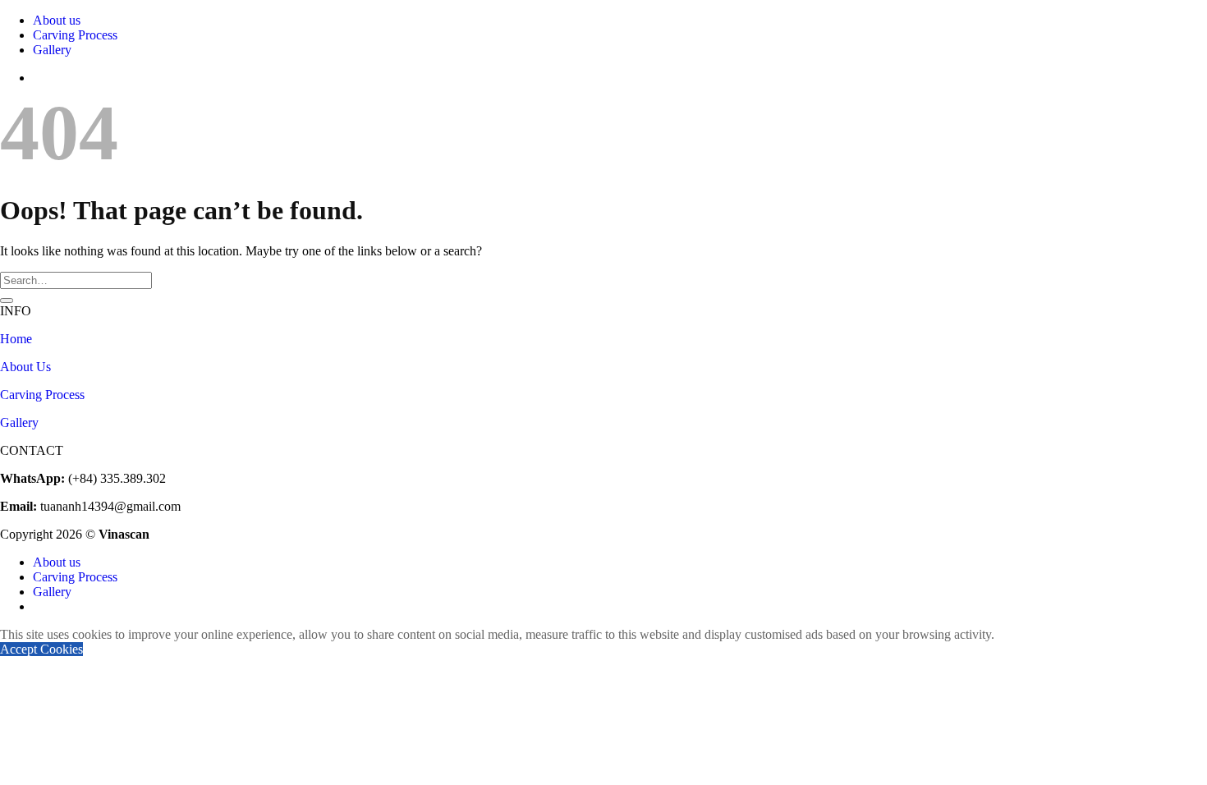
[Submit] (6, 300)
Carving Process (75, 35)
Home (16, 339)
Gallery (52, 50)
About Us (25, 367)
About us (56, 20)
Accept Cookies (41, 649)
